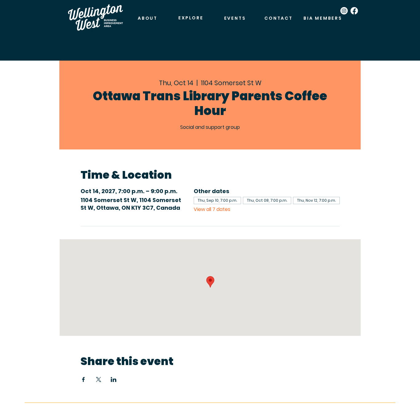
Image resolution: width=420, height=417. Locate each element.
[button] (191, 18)
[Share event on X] (98, 379)
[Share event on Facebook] (83, 379)
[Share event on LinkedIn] (114, 379)
